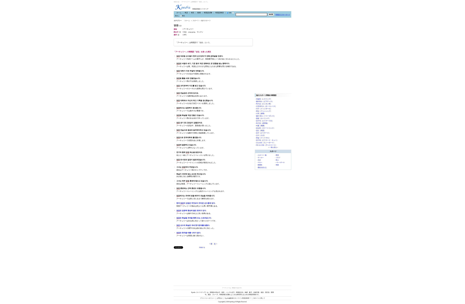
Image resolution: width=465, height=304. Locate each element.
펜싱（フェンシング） (264, 111)
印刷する (202, 247)
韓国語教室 (219, 13)
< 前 (210, 244)
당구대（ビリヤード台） (264, 121)
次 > (215, 244)
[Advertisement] (192, 266)
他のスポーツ (206, 20)
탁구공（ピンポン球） (264, 104)
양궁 (178, 25)
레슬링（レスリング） (264, 99)
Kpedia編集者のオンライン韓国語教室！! (238, 298)
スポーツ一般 (262, 155)
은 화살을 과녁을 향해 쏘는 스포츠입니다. (194, 218)
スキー (260, 162)
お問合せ (220, 298)
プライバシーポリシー (207, 298)
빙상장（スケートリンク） (265, 128)
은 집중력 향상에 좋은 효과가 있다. (191, 210)
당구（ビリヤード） (263, 133)
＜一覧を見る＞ (273, 147)
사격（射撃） (261, 113)
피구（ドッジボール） (264, 109)
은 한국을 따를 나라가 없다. (188, 233)
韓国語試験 (208, 13)
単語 (186, 13)
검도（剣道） (261, 130)
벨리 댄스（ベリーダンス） (265, 116)
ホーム (179, 13)
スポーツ (196, 20)
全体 (230, 13)
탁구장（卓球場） (262, 123)
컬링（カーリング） (263, 118)
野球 (277, 155)
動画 (199, 13)
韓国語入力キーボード (282, 15)
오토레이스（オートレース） (266, 106)
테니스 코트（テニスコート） (266, 145)
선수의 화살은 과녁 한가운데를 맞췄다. (193, 225)
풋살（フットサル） (263, 138)
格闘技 (260, 165)
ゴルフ (278, 157)
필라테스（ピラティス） (264, 101)
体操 (277, 165)
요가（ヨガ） (261, 135)
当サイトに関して (259, 298)
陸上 (277, 160)
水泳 (259, 160)
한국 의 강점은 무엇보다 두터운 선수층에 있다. (195, 203)
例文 (192, 13)
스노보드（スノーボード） (265, 143)
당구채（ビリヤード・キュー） (267, 140)
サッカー (261, 157)
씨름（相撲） (261, 126)
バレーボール (280, 162)
